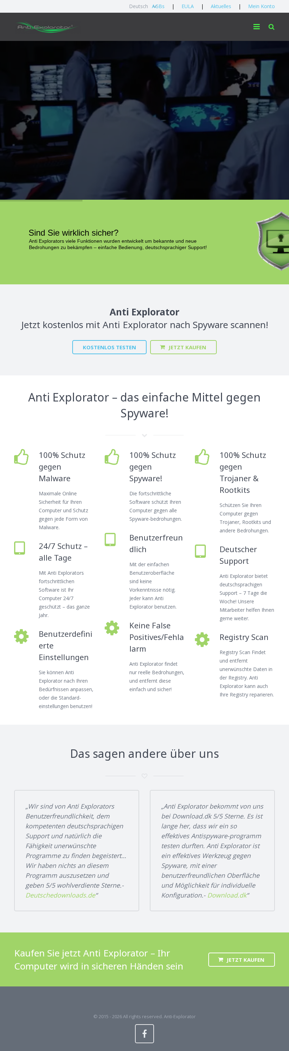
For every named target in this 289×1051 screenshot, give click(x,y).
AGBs (158, 6)
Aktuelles (221, 6)
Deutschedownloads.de (60, 895)
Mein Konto (261, 6)
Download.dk (226, 895)
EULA (188, 6)
